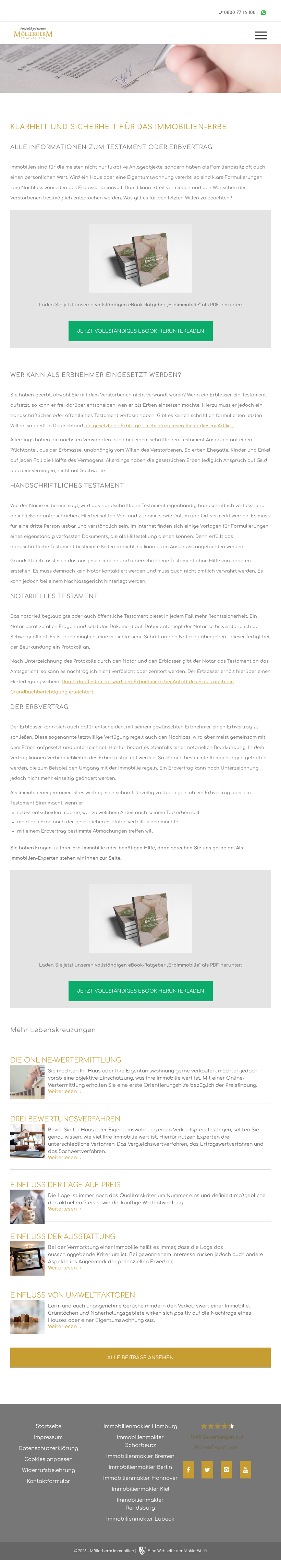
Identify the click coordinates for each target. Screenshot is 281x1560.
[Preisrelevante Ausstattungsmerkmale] (27, 1258)
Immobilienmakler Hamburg (140, 1426)
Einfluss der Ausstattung (62, 1237)
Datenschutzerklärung (48, 1448)
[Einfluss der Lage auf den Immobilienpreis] (27, 1207)
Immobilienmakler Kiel (140, 1489)
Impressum (48, 1437)
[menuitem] (257, 36)
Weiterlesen (62, 1091)
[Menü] (257, 36)
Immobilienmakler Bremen (140, 1456)
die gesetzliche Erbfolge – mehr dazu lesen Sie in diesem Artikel (158, 425)
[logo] (39, 33)
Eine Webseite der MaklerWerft (177, 1551)
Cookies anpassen (48, 1459)
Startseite (48, 1426)
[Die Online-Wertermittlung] (27, 1082)
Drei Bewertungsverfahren (65, 1119)
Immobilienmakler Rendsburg (140, 1504)
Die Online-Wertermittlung (65, 1060)
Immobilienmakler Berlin (140, 1467)
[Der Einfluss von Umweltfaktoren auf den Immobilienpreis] (27, 1317)
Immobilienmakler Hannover (140, 1478)
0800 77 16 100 (240, 12)
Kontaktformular (48, 1481)
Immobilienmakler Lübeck (140, 1519)
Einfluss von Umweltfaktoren (72, 1295)
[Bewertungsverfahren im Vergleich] (27, 1141)
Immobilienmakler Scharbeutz (140, 1441)
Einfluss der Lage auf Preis (65, 1185)
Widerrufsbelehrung (48, 1470)
